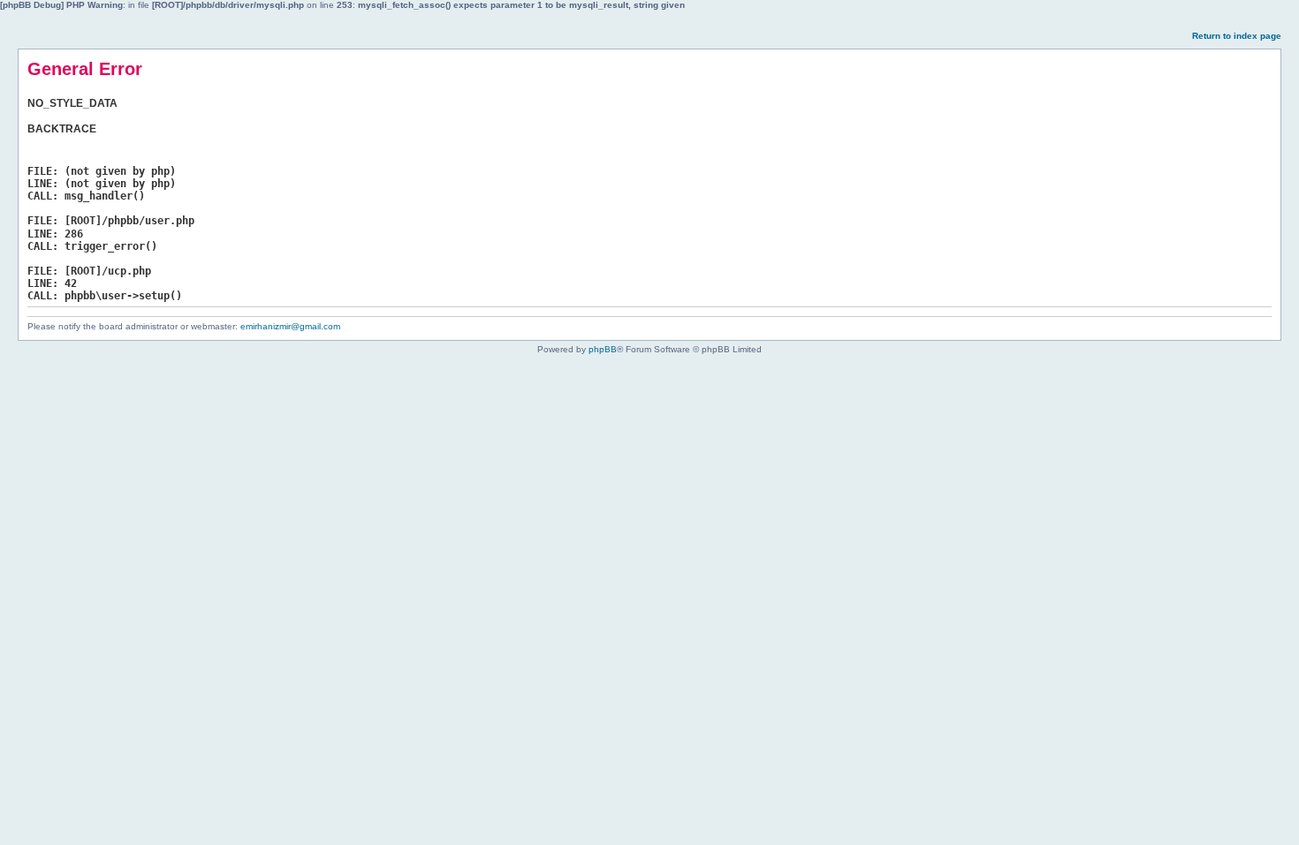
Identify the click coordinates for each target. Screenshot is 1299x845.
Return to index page (1236, 36)
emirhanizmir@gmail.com (290, 326)
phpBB (603, 349)
